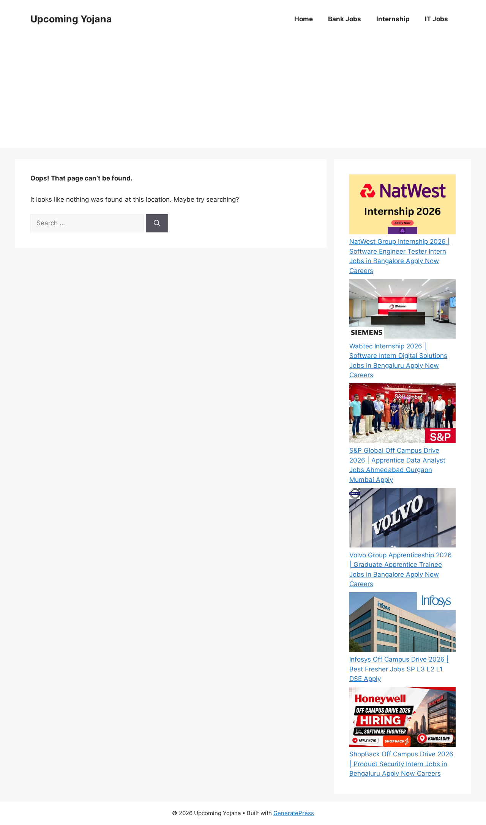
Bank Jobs (344, 19)
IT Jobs (436, 19)
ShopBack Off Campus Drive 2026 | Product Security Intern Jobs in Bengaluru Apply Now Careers (401, 763)
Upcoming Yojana (71, 19)
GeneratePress (293, 813)
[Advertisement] (243, 95)
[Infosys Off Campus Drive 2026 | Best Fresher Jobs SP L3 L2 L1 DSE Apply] (402, 623)
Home (303, 19)
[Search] (157, 223)
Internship (393, 19)
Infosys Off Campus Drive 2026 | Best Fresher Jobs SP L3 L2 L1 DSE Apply (399, 669)
